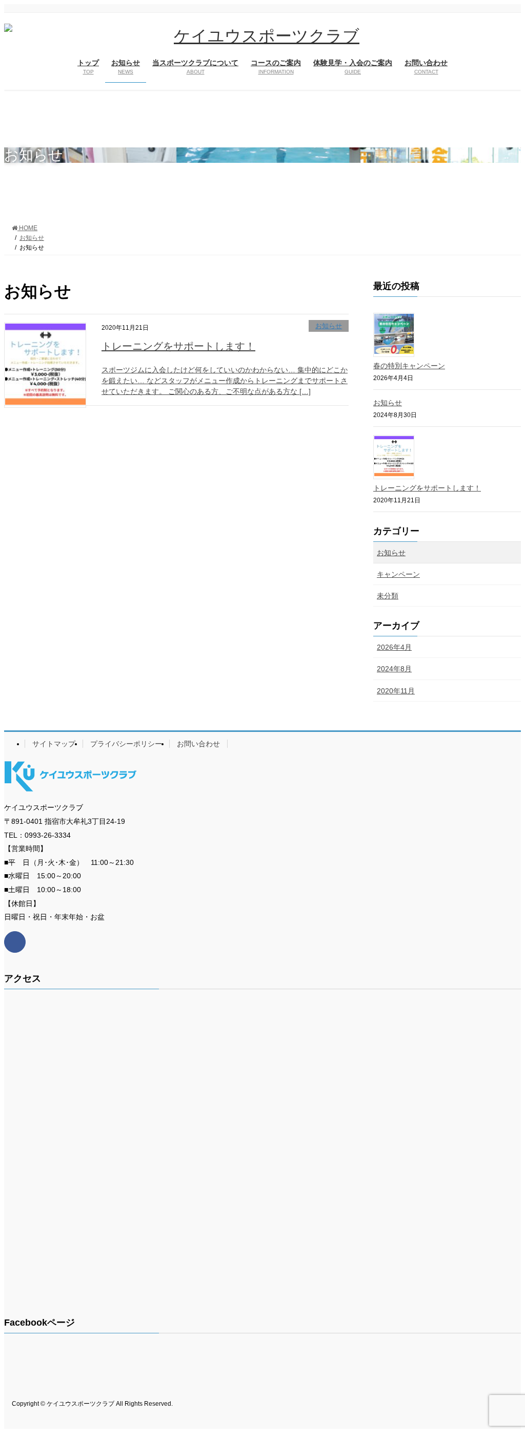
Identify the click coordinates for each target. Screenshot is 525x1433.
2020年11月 (396, 691)
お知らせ (328, 326)
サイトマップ (53, 744)
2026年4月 (394, 647)
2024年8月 (394, 669)
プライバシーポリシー (126, 744)
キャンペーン (398, 574)
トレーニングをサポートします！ (178, 346)
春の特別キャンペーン (409, 366)
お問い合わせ (198, 744)
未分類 (387, 596)
